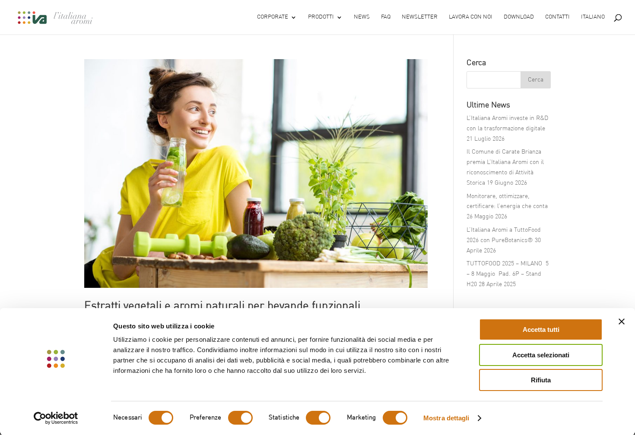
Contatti (557, 17)
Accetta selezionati (540, 355)
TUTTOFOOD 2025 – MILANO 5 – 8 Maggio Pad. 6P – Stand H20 (508, 274)
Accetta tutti (541, 329)
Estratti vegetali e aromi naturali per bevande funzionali (222, 306)
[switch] (240, 418)
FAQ (386, 17)
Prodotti (321, 17)
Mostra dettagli (446, 418)
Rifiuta (541, 380)
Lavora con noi (470, 17)
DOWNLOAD (519, 17)
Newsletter (420, 17)
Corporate (272, 17)
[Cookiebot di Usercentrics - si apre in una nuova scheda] (56, 418)
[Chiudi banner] (622, 321)
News (362, 17)
